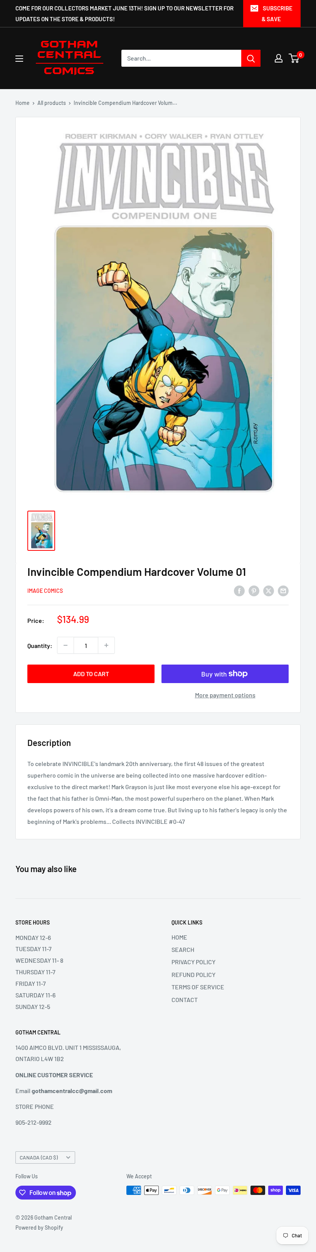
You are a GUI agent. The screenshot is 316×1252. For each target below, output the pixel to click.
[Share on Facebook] (239, 590)
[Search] (251, 58)
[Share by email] (283, 590)
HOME (179, 937)
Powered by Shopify (39, 1227)
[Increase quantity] (106, 645)
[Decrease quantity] (65, 645)
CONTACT (184, 999)
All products (51, 103)
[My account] (278, 58)
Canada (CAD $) (39, 1157)
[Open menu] (19, 59)
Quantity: (39, 645)
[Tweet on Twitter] (268, 590)
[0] (294, 58)
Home (22, 103)
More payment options (225, 695)
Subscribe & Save (277, 13)
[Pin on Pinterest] (254, 590)
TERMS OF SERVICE (197, 986)
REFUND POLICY (193, 974)
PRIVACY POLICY (193, 961)
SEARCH (182, 949)
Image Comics (45, 590)
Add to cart (91, 673)
